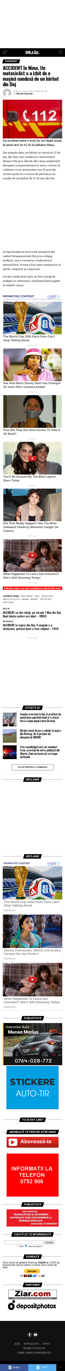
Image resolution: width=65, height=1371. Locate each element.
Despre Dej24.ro (31, 1343)
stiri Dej (46, 599)
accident (27, 596)
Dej (38, 596)
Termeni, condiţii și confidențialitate (34, 1352)
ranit (35, 599)
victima (9, 602)
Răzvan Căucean (24, 93)
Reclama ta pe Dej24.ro (34, 1348)
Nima (26, 599)
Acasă (17, 1343)
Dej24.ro (48, 596)
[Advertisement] (32, 24)
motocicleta (12, 599)
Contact (46, 1343)
